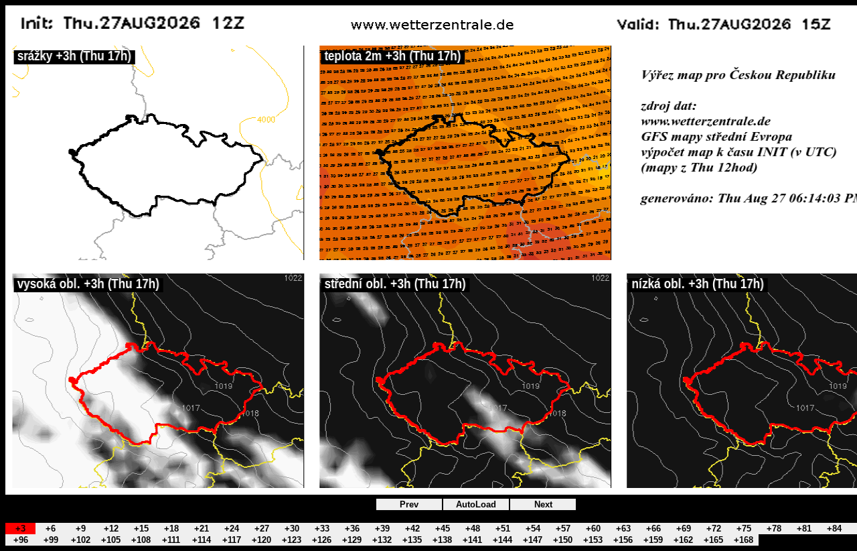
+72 (713, 529)
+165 (713, 540)
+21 (201, 529)
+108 (141, 540)
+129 (352, 540)
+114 (201, 540)
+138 (442, 540)
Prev (409, 504)
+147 (532, 540)
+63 (623, 529)
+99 (51, 540)
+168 (743, 540)
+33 (322, 529)
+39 (382, 529)
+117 (231, 540)
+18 (171, 529)
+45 (442, 529)
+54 (533, 529)
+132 (382, 540)
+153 (593, 540)
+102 (80, 540)
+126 (321, 540)
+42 (412, 529)
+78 (774, 529)
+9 (81, 529)
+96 (20, 540)
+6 (51, 529)
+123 (291, 540)
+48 (472, 529)
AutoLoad (476, 504)
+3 (20, 529)
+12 (111, 529)
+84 (834, 529)
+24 (231, 529)
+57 (563, 529)
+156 (623, 540)
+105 (111, 540)
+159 (653, 540)
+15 (141, 529)
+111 (171, 540)
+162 (683, 540)
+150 (562, 540)
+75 (743, 529)
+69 (683, 529)
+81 (804, 529)
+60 (593, 529)
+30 (292, 529)
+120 (261, 540)
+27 (261, 529)
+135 (412, 540)
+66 (653, 529)
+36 (352, 529)
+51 (502, 529)
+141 (472, 540)
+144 (502, 540)
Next (543, 504)
